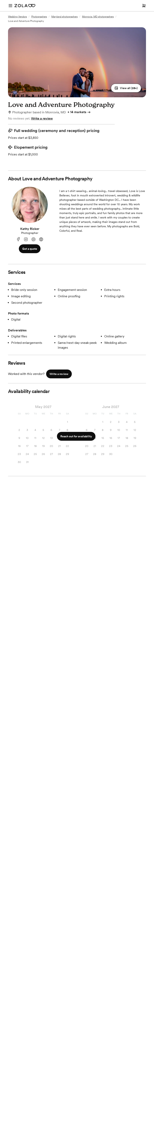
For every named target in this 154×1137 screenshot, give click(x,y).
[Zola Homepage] (24, 5)
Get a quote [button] (29, 248)
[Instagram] (25, 239)
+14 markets (77, 112)
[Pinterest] (33, 239)
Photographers (39, 16)
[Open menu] (10, 5)
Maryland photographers (64, 16)
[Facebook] (18, 239)
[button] (126, 88)
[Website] (41, 239)
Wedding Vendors (17, 16)
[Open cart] (144, 5)
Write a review (42, 118)
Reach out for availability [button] (76, 436)
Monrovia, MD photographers (98, 16)
